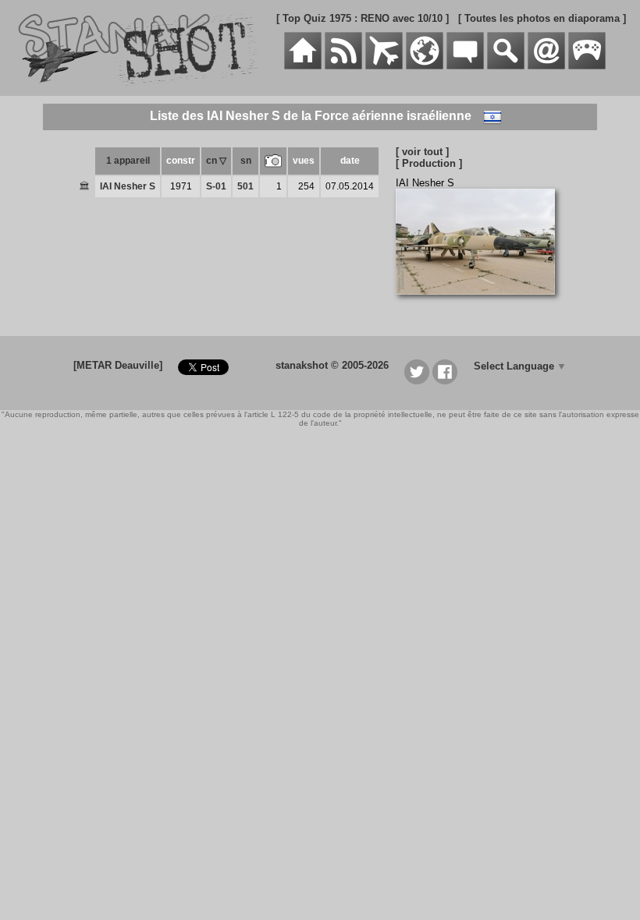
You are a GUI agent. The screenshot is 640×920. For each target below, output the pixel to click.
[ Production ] (429, 163)
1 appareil (128, 160)
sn (245, 160)
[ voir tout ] (422, 151)
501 (245, 186)
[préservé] (84, 187)
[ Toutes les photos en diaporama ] (542, 18)
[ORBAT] (384, 66)
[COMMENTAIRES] (465, 66)
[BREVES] (343, 66)
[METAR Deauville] (117, 365)
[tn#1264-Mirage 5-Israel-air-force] (481, 303)
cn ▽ (216, 160)
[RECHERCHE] (505, 66)
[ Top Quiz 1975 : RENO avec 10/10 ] (362, 18)
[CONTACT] (546, 66)
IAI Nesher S (127, 186)
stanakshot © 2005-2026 (332, 365)
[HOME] (303, 66)
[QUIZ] (587, 66)
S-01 (216, 186)
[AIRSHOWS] (424, 66)
